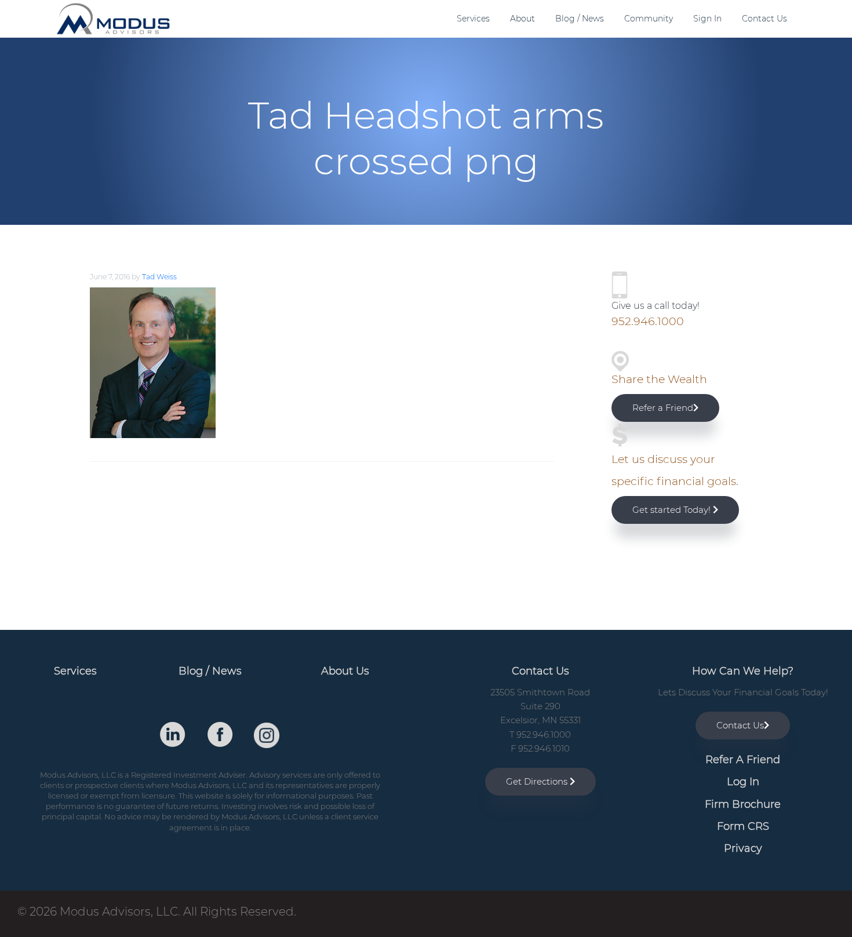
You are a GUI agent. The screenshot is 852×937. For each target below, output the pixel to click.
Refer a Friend (662, 407)
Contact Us (740, 725)
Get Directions (538, 781)
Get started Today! (672, 509)
